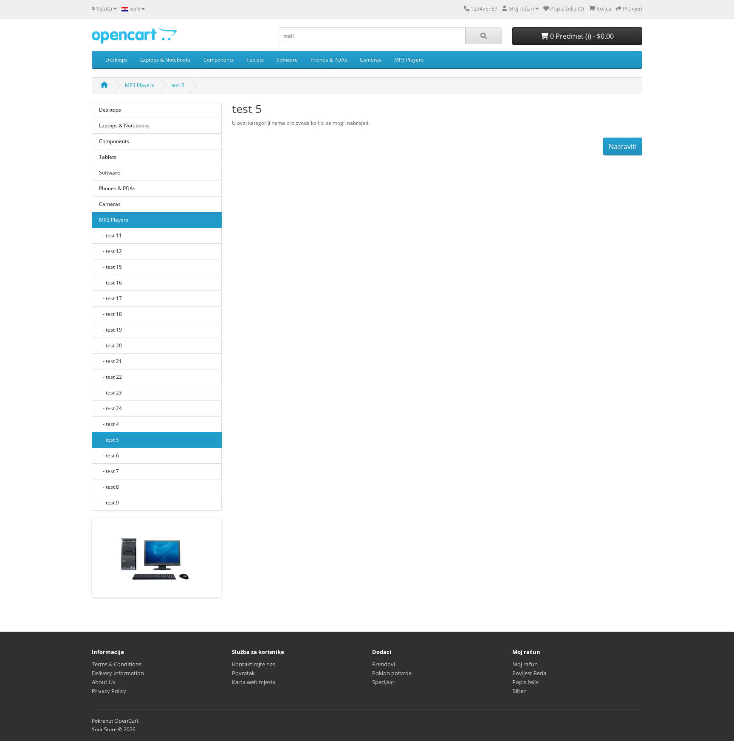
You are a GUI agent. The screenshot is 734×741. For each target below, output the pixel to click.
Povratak (243, 673)
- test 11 (110, 235)
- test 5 (109, 439)
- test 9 (109, 502)
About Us (103, 682)
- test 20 (110, 345)
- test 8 (109, 486)
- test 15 (110, 266)
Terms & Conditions (116, 664)
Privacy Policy (109, 691)
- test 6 (109, 455)
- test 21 (110, 361)
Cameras (370, 59)
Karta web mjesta (254, 682)
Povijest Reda (529, 673)
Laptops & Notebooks (165, 59)
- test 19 (110, 329)
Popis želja (525, 682)
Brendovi (383, 664)
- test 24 (110, 408)
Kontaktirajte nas (253, 664)
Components (218, 59)
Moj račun (525, 664)
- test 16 (110, 282)
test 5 (177, 85)
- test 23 (110, 392)
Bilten (519, 691)
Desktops (116, 59)
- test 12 (110, 251)
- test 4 (109, 424)
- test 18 (110, 314)
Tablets (255, 59)
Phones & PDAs (329, 59)
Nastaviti (623, 146)
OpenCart (126, 720)
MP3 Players (408, 59)
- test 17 (110, 298)
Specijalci (383, 682)
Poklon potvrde (392, 673)
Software (287, 59)
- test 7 (109, 471)
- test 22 (110, 376)
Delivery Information (118, 673)
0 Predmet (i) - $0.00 (581, 36)
